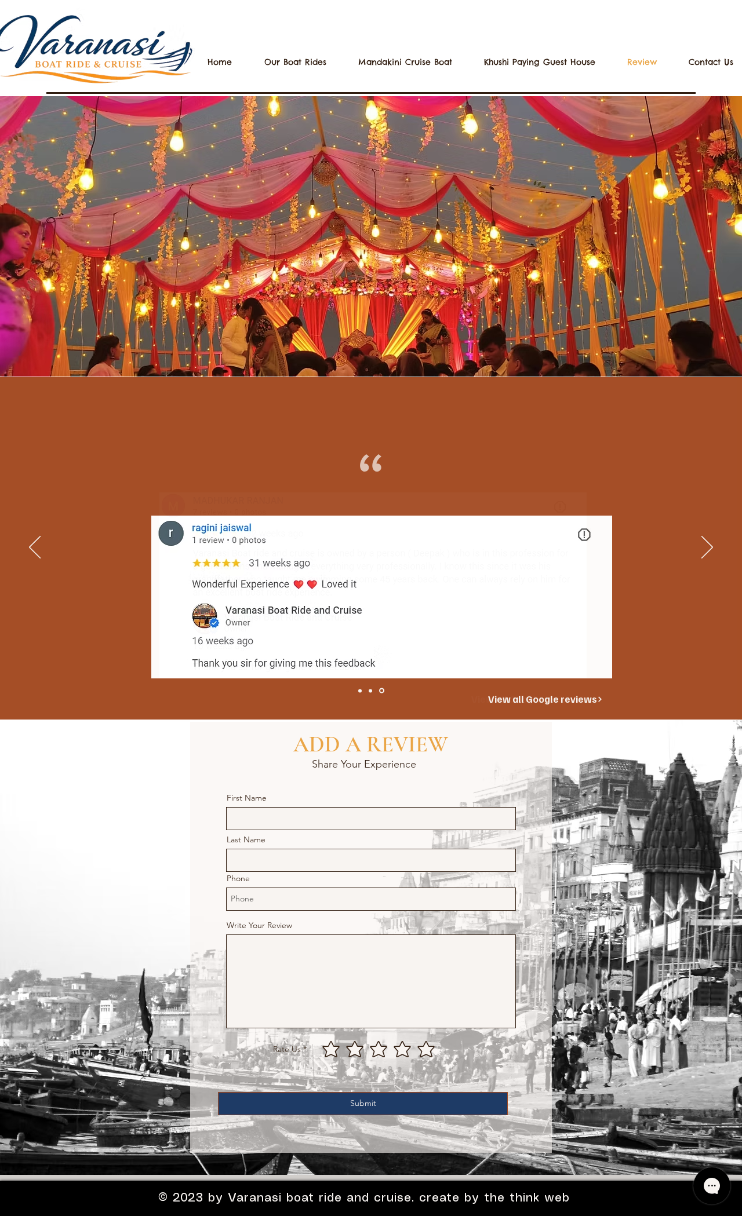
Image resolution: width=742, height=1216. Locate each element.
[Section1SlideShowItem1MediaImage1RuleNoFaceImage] (360, 690)
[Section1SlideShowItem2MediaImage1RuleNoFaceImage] (370, 690)
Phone (238, 878)
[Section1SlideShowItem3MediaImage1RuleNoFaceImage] (381, 690)
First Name (247, 798)
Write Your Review (259, 925)
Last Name (246, 839)
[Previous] (35, 548)
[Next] (707, 548)
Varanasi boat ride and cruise (317, 1198)
